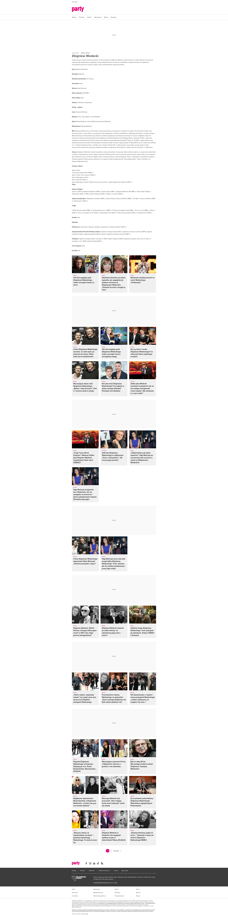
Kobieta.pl (117, 892)
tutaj (87, 913)
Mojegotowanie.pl (98, 892)
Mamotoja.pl (96, 889)
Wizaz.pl (138, 892)
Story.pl (138, 896)
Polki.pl (117, 889)
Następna (116, 851)
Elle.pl (73, 889)
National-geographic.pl (99, 896)
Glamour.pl (75, 892)
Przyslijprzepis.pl (119, 896)
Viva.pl (138, 889)
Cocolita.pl (75, 896)
